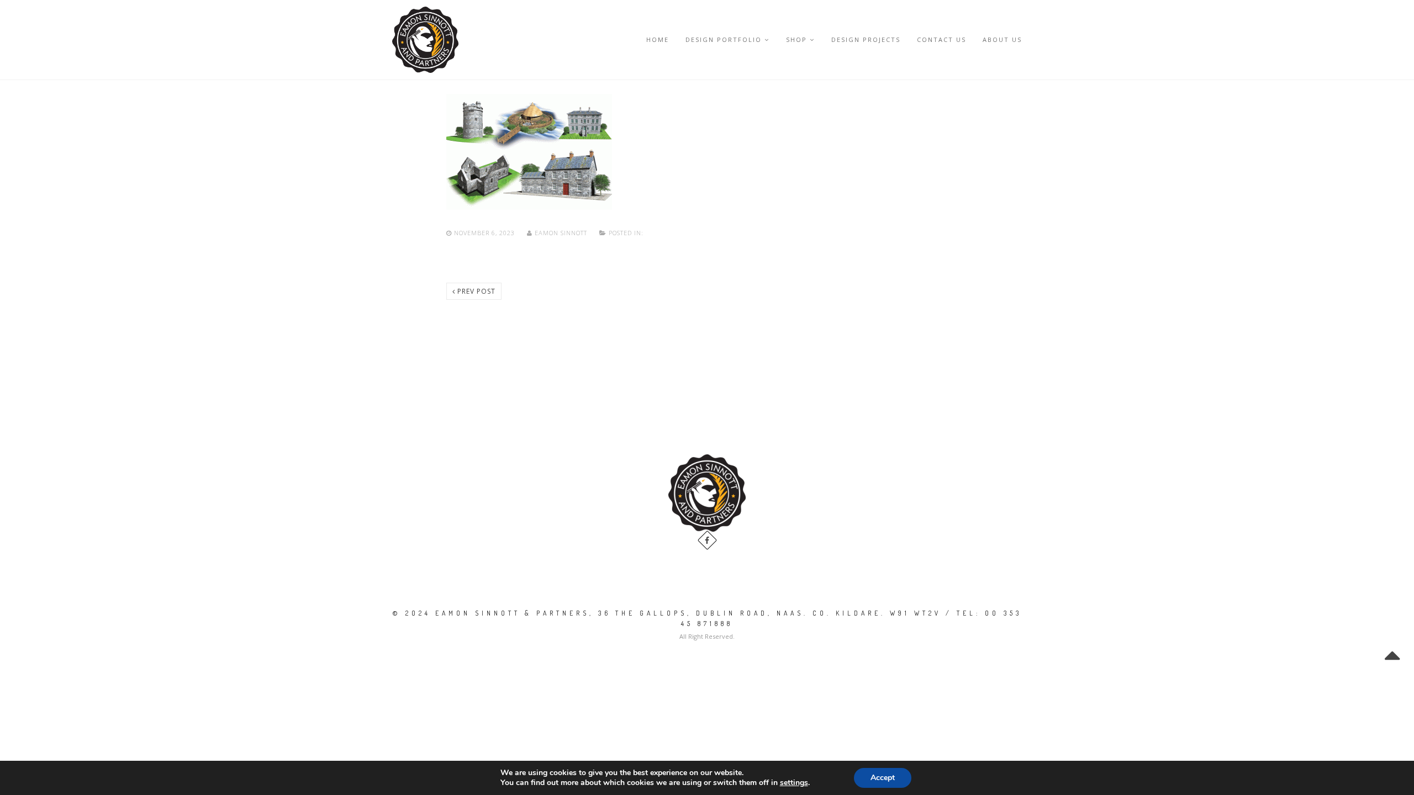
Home (657, 39)
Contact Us (941, 39)
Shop (796, 39)
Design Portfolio (723, 39)
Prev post (475, 291)
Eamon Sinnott (560, 233)
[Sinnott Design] (425, 40)
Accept (882, 777)
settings (794, 783)
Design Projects (865, 39)
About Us (1002, 39)
